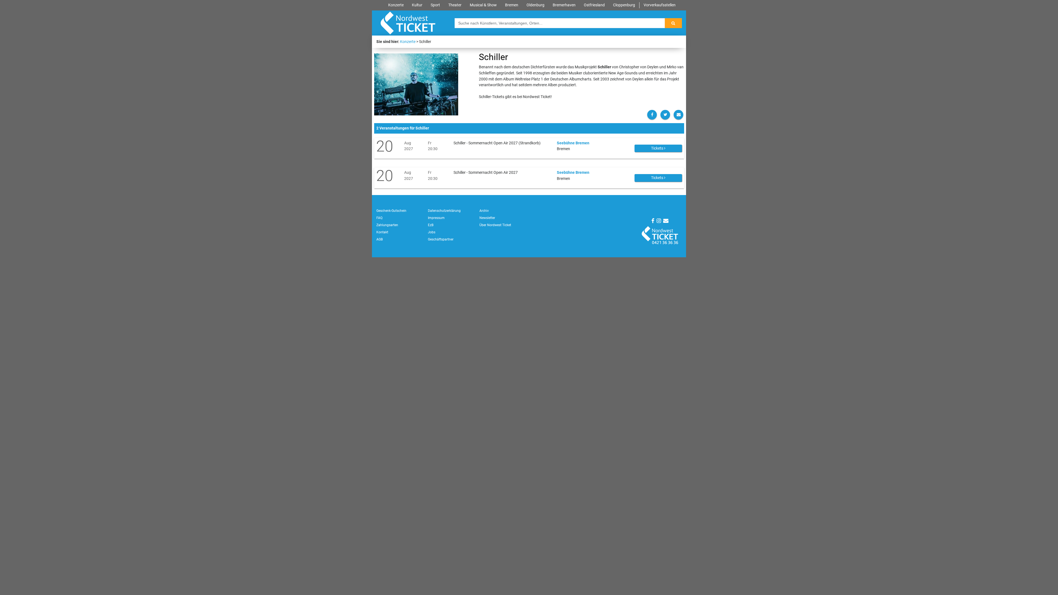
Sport (435, 5)
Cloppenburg (624, 5)
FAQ (379, 218)
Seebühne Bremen (573, 143)
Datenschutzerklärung (444, 211)
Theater (454, 5)
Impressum (436, 218)
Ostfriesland (594, 5)
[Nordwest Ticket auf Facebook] (652, 220)
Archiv (484, 211)
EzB (430, 225)
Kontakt (382, 232)
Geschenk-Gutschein (391, 211)
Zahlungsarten (387, 225)
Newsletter (487, 218)
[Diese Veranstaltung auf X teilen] (665, 114)
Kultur (417, 5)
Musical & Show (483, 5)
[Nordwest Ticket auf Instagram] (659, 220)
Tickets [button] (657, 148)
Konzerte (396, 5)
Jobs (431, 232)
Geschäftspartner (441, 239)
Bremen (511, 5)
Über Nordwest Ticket (495, 225)
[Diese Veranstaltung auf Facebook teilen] (652, 114)
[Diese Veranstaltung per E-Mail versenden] (678, 114)
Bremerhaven (564, 5)
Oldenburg (535, 5)
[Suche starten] (673, 23)
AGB (379, 239)
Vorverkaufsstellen (660, 5)
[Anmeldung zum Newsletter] (665, 220)
